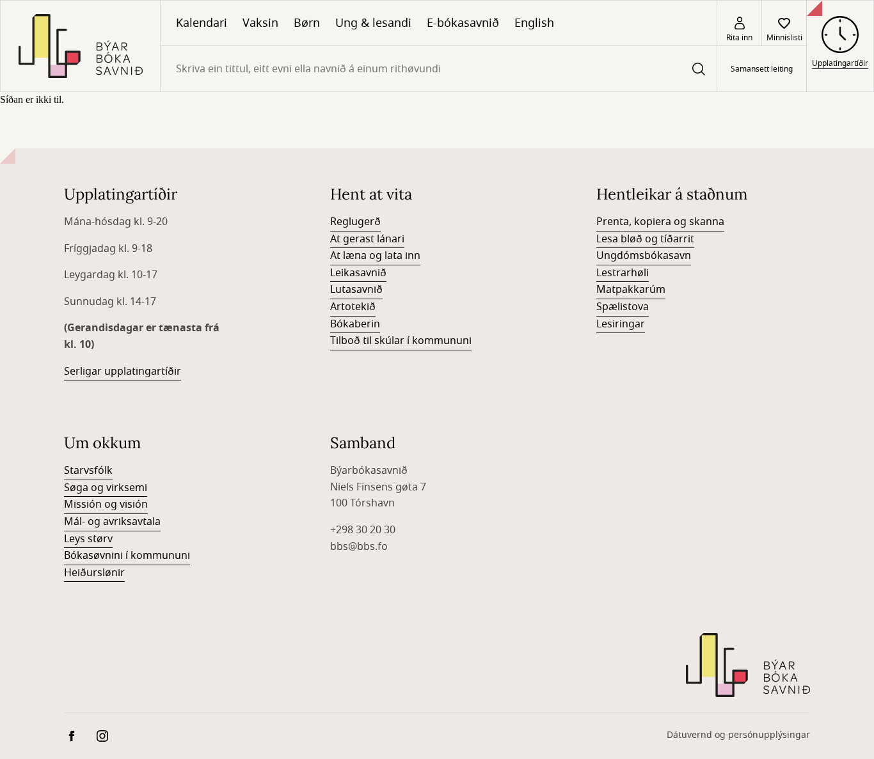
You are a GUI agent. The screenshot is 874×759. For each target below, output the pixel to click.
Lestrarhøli (622, 273)
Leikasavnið (358, 273)
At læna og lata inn (375, 255)
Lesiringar (620, 324)
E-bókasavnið (463, 23)
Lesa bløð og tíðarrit (645, 239)
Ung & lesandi (373, 23)
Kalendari (201, 23)
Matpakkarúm (630, 289)
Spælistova (622, 307)
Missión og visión (106, 504)
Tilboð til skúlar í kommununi (401, 340)
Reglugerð (355, 222)
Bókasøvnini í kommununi (127, 555)
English (534, 23)
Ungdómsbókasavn (643, 255)
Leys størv (88, 539)
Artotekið (353, 307)
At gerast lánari (367, 239)
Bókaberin (355, 324)
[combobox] (439, 68)
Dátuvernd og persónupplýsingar (738, 735)
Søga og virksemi (105, 488)
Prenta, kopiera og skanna (660, 222)
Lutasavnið (356, 289)
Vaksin (260, 23)
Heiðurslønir (94, 573)
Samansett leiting (762, 69)
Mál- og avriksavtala (112, 521)
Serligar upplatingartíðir (122, 371)
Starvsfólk (88, 470)
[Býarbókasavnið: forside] (80, 46)
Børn (307, 23)
